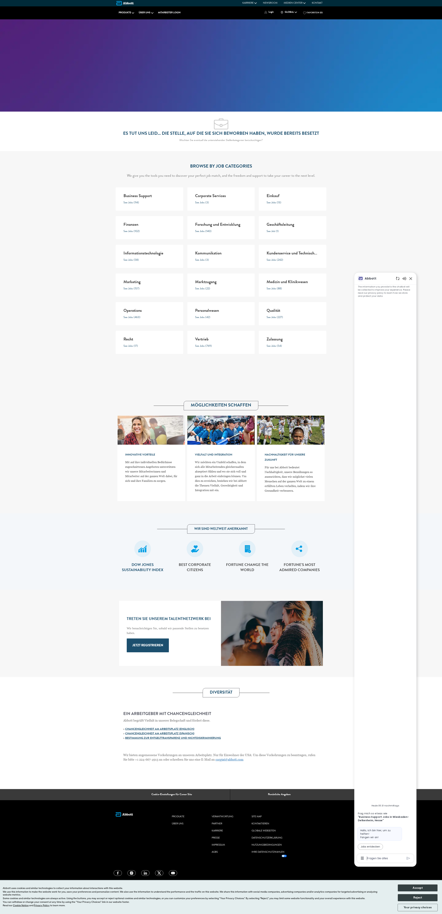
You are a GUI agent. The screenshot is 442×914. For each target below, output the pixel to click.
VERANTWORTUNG (222, 817)
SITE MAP (257, 817)
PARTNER (217, 824)
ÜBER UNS (177, 824)
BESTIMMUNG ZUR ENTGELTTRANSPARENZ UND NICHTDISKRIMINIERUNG (173, 738)
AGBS (215, 852)
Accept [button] (418, 888)
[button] (269, 12)
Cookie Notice (21, 905)
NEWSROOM (270, 3)
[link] (148, 645)
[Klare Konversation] (397, 278)
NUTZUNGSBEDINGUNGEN (267, 845)
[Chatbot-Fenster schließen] (411, 278)
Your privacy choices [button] (418, 907)
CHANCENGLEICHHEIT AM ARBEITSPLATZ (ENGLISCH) (159, 729)
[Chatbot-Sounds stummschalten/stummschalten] (404, 278)
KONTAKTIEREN (260, 824)
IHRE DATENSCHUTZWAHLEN (268, 852)
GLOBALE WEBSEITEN (264, 831)
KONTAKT (317, 3)
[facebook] (118, 873)
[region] (385, 568)
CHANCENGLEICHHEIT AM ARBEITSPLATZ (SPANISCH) (159, 733)
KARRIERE (217, 831)
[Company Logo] (125, 3)
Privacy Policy (42, 905)
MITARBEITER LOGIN (169, 13)
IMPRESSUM (218, 845)
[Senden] (408, 858)
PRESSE (216, 838)
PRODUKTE (178, 817)
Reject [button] (417, 897)
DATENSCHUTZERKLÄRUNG (267, 838)
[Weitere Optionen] (362, 858)
